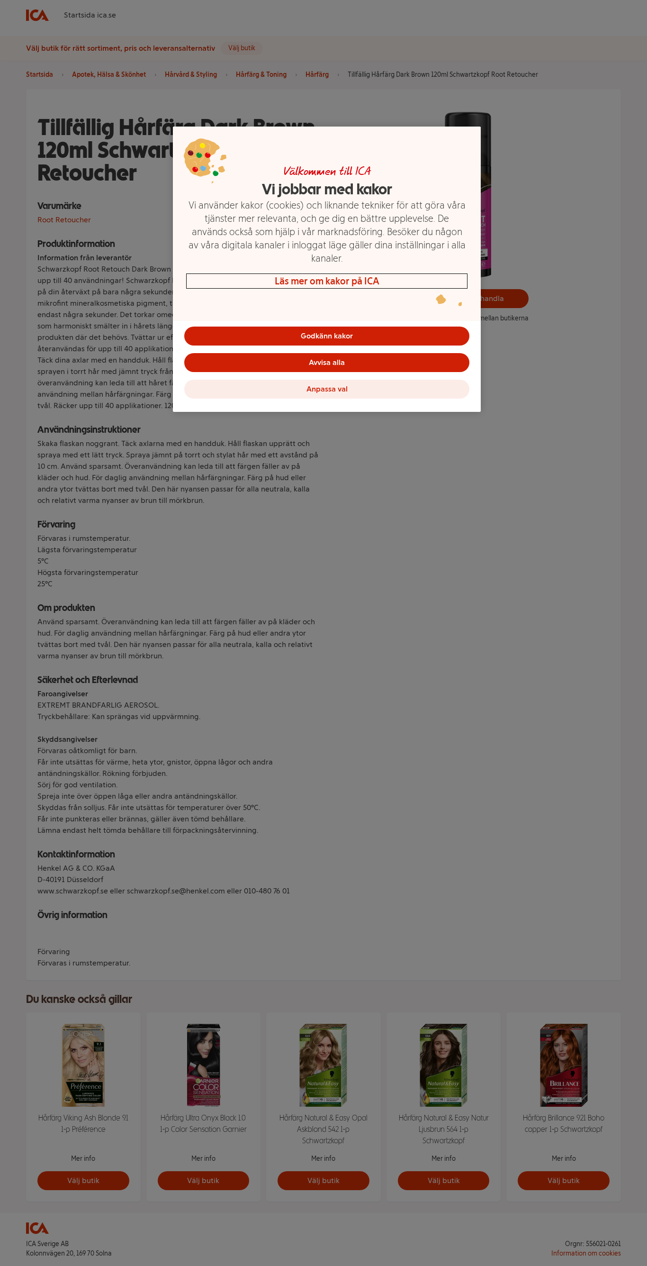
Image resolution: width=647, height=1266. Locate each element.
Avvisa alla (327, 362)
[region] (327, 269)
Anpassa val (327, 388)
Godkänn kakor (327, 335)
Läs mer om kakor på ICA (327, 281)
